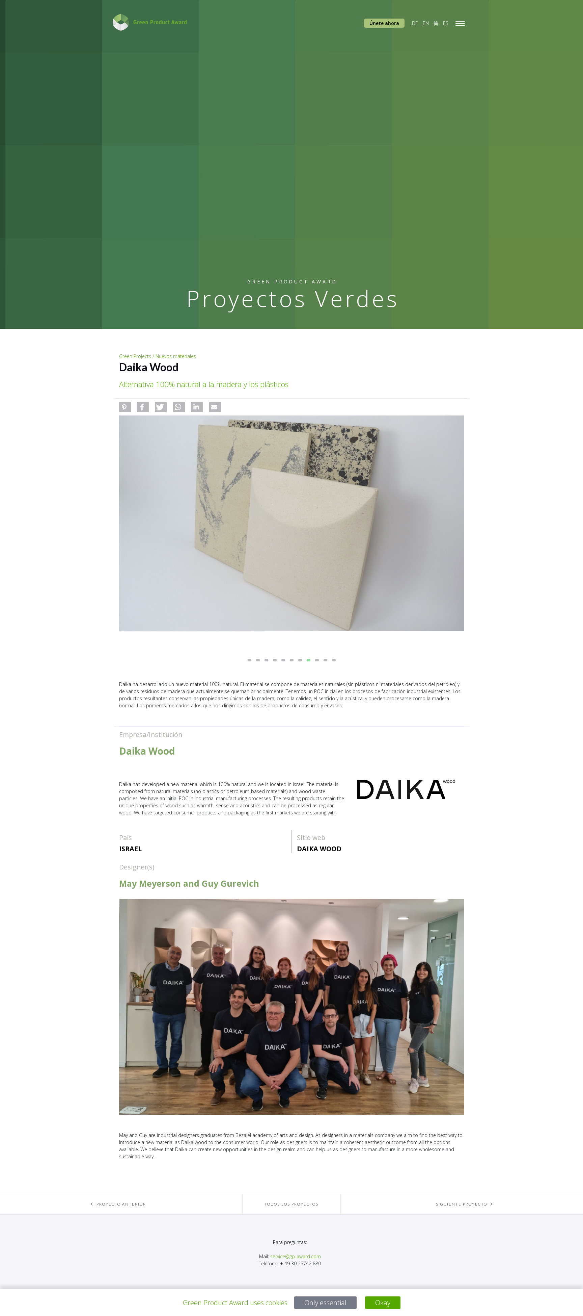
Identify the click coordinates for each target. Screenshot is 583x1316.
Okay (382, 1302)
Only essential (325, 1302)
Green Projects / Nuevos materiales (157, 356)
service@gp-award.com (295, 1256)
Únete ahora (384, 23)
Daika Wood (319, 848)
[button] (125, 407)
